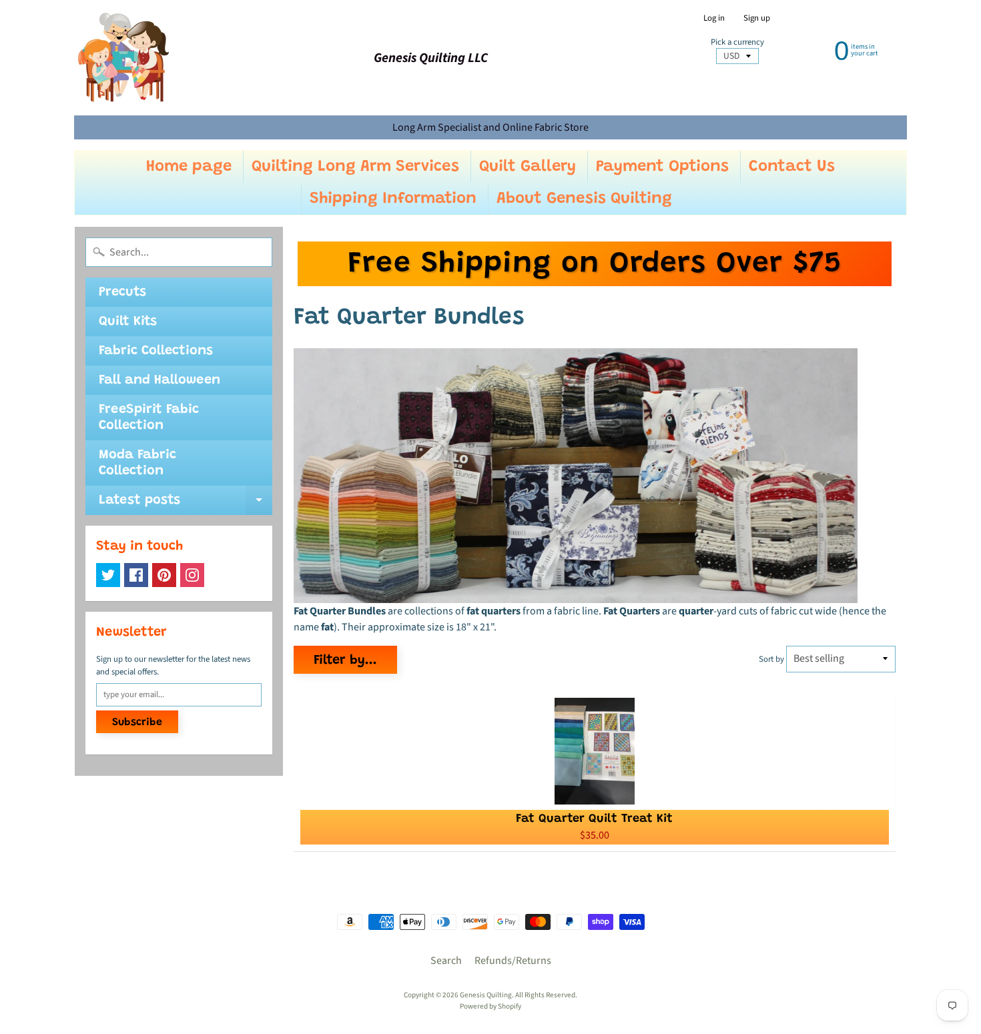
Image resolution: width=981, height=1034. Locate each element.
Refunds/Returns (512, 960)
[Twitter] (108, 575)
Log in (714, 18)
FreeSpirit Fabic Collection (149, 417)
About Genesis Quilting (584, 199)
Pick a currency (737, 42)
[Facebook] (136, 575)
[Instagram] (192, 575)
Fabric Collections (156, 351)
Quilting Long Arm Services (355, 167)
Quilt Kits (128, 321)
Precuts (122, 292)
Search (446, 960)
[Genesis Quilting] (124, 58)
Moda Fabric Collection (137, 463)
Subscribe (137, 722)
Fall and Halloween (159, 380)
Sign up (756, 18)
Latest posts (185, 504)
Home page (189, 167)
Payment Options (662, 167)
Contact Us (792, 167)
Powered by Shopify (490, 1006)
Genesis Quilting (486, 995)
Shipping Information (393, 199)
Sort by (771, 659)
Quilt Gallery (527, 167)
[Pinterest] (164, 575)
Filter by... (345, 660)
